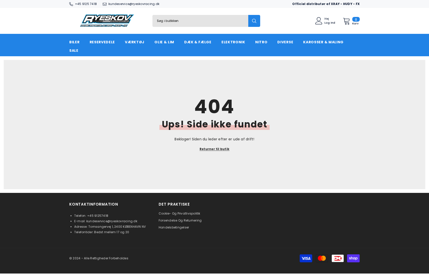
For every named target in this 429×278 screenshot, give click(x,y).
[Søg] (206, 21)
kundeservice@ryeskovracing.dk (133, 4)
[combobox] (200, 21)
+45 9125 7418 (86, 4)
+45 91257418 (97, 216)
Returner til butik (214, 149)
